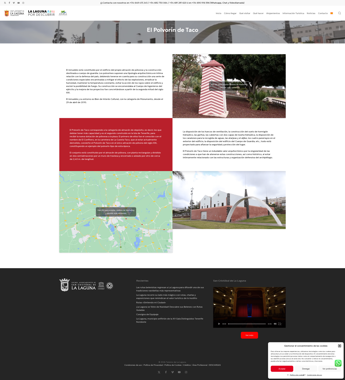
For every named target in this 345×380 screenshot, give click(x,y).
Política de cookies (297, 375)
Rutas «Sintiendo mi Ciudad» (151, 302)
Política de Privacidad (153, 365)
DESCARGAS (215, 365)
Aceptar (282, 369)
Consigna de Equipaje (147, 314)
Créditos (187, 365)
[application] (249, 307)
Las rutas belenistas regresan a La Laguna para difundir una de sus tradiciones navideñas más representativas (170, 289)
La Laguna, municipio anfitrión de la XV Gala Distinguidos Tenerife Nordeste (169, 320)
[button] (339, 346)
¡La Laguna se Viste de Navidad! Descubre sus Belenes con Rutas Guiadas (169, 308)
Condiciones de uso (314, 375)
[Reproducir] (219, 323)
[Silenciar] (275, 323)
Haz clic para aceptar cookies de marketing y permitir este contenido (229, 86)
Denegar (306, 369)
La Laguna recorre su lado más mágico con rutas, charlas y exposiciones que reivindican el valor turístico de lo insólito (166, 296)
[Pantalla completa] (279, 323)
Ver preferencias (329, 369)
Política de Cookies (173, 365)
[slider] (247, 323)
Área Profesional (199, 365)
